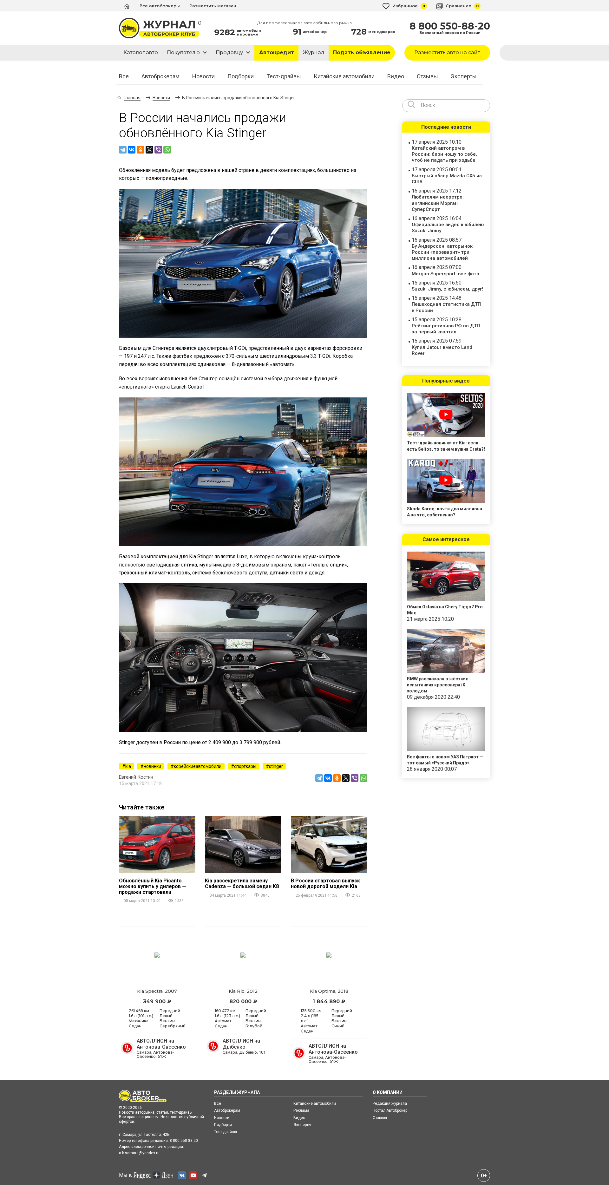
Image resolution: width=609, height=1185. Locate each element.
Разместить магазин (212, 5)
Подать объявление (361, 52)
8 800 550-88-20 (449, 26)
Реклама (301, 1110)
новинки (152, 766)
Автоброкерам (160, 76)
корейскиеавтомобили (197, 766)
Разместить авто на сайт (447, 52)
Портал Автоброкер (390, 1110)
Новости (203, 76)
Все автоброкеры (160, 5)
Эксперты (464, 76)
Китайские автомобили (344, 76)
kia (128, 766)
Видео (395, 76)
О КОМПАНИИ (388, 1092)
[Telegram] (123, 150)
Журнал (313, 52)
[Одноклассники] (140, 150)
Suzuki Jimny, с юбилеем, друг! (447, 289)
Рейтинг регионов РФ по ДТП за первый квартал (446, 329)
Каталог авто (140, 52)
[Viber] (158, 150)
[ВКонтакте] (131, 150)
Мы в (125, 1175)
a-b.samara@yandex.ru (139, 1153)
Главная (132, 97)
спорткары (245, 766)
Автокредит (276, 52)
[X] (149, 150)
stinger (276, 766)
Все (124, 76)
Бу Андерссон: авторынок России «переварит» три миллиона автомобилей (442, 252)
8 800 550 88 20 (184, 1140)
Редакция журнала (390, 1103)
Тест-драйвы (283, 76)
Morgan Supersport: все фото (445, 274)
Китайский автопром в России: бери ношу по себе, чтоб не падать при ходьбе (444, 154)
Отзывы (427, 76)
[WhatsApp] (167, 150)
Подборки (240, 76)
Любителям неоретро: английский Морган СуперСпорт (438, 203)
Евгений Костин (136, 777)
